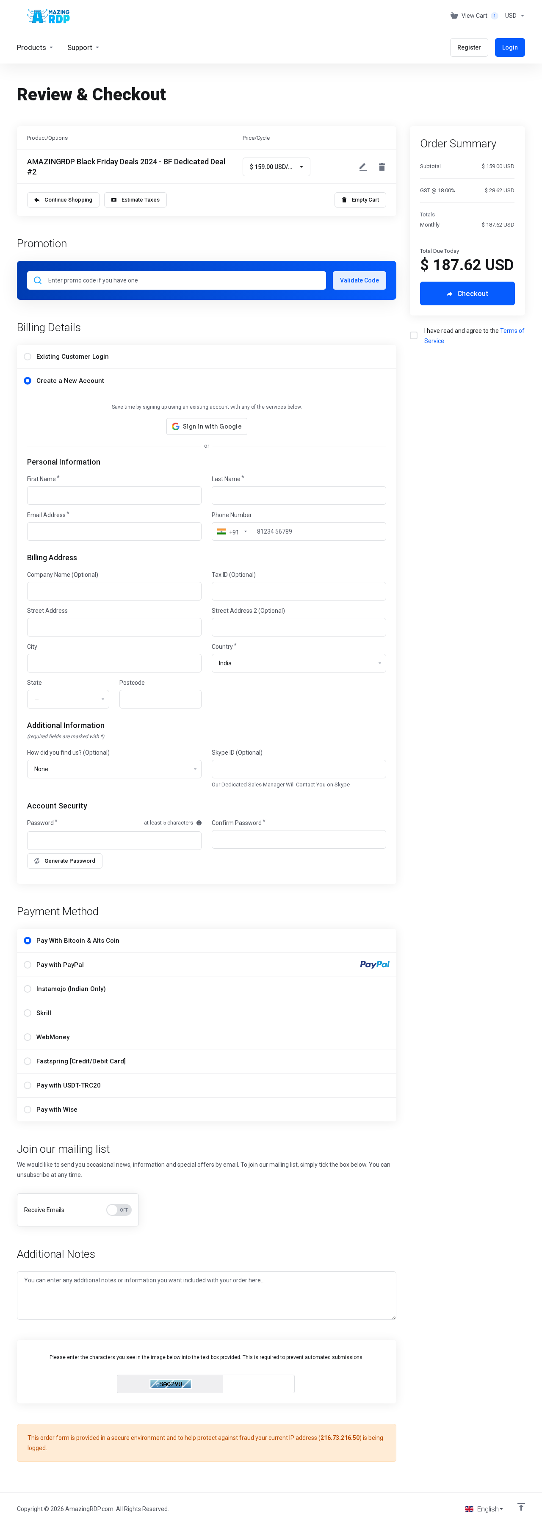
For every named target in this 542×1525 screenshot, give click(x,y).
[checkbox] (414, 335)
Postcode (132, 682)
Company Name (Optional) (62, 574)
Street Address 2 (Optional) (248, 610)
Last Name (226, 479)
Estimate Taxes (141, 200)
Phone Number (232, 515)
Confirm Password (237, 822)
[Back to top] (521, 1507)
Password (40, 822)
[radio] (27, 356)
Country (222, 646)
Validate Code (359, 280)
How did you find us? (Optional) (68, 752)
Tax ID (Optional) (234, 574)
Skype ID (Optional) (237, 752)
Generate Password (69, 861)
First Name (41, 479)
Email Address (46, 515)
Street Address (47, 610)
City (32, 646)
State (34, 682)
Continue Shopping (68, 200)
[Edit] (363, 167)
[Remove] (382, 167)
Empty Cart (365, 200)
